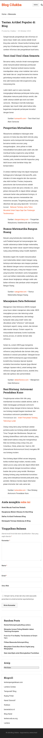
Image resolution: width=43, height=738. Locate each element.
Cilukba (13, 31)
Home (4, 14)
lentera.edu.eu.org (11, 718)
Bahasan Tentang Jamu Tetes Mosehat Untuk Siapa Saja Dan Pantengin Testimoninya (19, 210)
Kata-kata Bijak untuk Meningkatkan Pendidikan (21, 653)
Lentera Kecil (33, 732)
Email (4, 576)
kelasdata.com (20, 490)
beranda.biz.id (9, 709)
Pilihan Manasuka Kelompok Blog (16, 642)
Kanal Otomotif (9, 700)
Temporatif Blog (10, 691)
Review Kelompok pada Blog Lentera (17, 625)
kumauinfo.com (20, 118)
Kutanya (7, 705)
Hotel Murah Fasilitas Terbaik (14, 507)
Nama (4, 565)
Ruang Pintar (9, 696)
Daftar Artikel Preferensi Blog (14, 516)
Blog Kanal (8, 714)
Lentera (7, 723)
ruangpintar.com (20, 292)
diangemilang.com (21, 219)
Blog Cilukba (12, 5)
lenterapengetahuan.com (13, 682)
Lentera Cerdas (10, 687)
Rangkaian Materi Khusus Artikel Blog (17, 512)
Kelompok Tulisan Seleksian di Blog (16, 521)
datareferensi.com (21, 380)
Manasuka (12, 14)
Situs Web (5, 586)
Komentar (6, 540)
